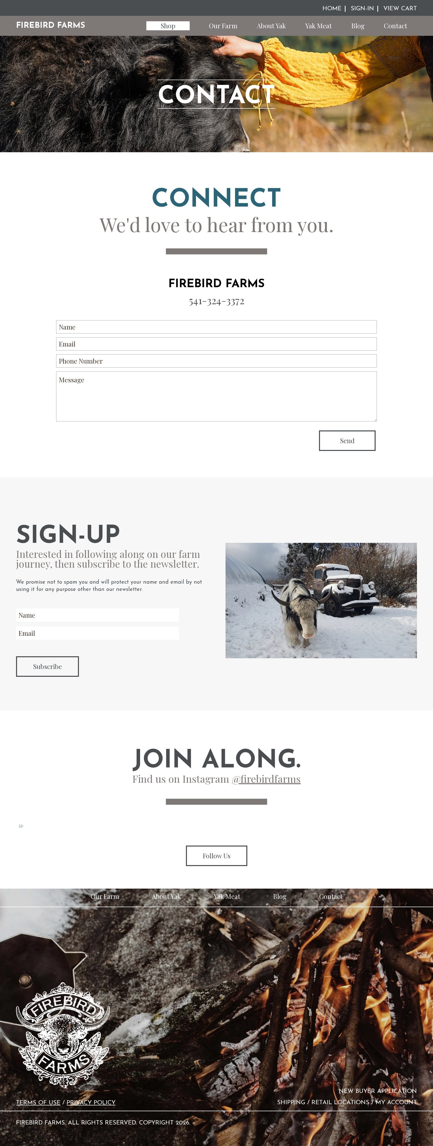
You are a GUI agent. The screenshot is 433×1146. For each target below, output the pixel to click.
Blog (358, 25)
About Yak (271, 25)
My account (396, 1103)
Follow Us (217, 855)
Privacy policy (91, 1103)
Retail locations (340, 1103)
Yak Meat (318, 25)
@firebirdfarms (266, 778)
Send (347, 440)
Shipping (291, 1103)
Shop (168, 25)
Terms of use (38, 1103)
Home (332, 9)
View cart (400, 9)
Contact (395, 25)
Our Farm (223, 25)
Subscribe (47, 666)
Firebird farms (50, 26)
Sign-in (362, 9)
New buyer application (378, 1091)
